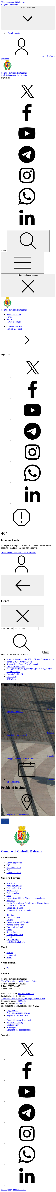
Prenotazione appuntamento (18, 1013)
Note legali (11, 1027)
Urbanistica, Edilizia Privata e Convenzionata (26, 898)
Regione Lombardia (9, 5)
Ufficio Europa (13, 939)
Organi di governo (14, 863)
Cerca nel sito (7, 628)
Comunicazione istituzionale (19, 910)
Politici (10, 870)
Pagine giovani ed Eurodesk (19, 922)
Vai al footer (20, 2)
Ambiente (11, 900)
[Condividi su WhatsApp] (27, 206)
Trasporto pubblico (15, 934)
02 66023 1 (21, 1001)
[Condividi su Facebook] (27, 122)
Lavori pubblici (13, 917)
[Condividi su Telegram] (27, 164)
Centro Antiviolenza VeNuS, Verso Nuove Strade (28, 903)
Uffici (9, 865)
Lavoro (10, 920)
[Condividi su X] (27, 101)
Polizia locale (12, 891)
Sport (9, 895)
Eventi (9, 968)
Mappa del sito (19, 1189)
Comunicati (11, 955)
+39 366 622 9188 (26, 993)
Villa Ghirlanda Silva (16, 942)
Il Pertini (10, 915)
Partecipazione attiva (15, 925)
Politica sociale (13, 893)
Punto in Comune (14, 886)
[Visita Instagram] (27, 185)
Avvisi (9, 957)
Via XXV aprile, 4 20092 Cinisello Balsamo (20, 981)
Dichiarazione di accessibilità (19, 1030)
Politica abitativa (14, 888)
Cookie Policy (13, 1025)
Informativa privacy (15, 1022)
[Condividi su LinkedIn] (27, 227)
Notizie (10, 952)
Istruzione (11, 883)
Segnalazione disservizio (17, 1015)
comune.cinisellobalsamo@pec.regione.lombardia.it (23, 998)
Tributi (9, 937)
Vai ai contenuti (7, 2)
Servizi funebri (13, 932)
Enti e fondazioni (14, 867)
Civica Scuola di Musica (17, 905)
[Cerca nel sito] (28, 241)
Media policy (6, 1189)
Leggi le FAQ (12, 1010)
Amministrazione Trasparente (19, 1020)
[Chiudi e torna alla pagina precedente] (22, 585)
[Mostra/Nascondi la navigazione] (22, 263)
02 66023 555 (22, 1003)
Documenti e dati (14, 872)
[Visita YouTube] (27, 143)
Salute (9, 929)
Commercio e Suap (15, 326)
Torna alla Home (8, 552)
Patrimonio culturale (15, 927)
